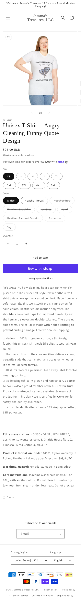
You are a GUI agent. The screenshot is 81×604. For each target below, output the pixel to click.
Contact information (42, 595)
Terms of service (20, 595)
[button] (8, 17)
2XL (9, 185)
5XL (53, 185)
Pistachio (57, 219)
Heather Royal (34, 200)
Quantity (8, 235)
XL (56, 176)
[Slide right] (49, 113)
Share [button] (10, 497)
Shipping (7, 155)
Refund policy (68, 589)
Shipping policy (65, 595)
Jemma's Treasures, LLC (26, 589)
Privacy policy (50, 589)
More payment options (41, 278)
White (11, 200)
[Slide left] (32, 113)
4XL (38, 185)
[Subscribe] (60, 533)
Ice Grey (48, 210)
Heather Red (64, 201)
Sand (66, 210)
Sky (11, 228)
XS (8, 176)
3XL (24, 185)
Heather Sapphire (21, 210)
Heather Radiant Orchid (25, 219)
